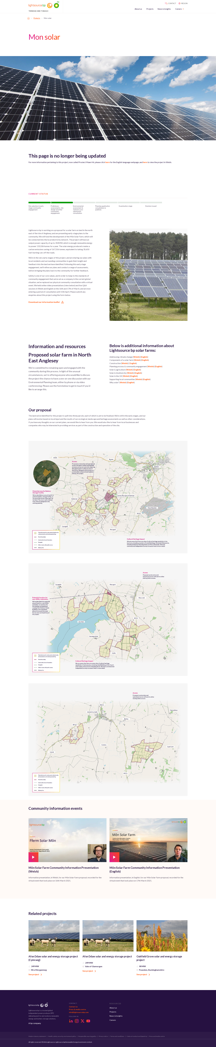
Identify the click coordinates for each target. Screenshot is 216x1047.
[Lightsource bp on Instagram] (77, 1021)
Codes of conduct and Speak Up (137, 1036)
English (144, 357)
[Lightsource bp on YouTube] (88, 1021)
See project (34, 974)
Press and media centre (157, 1036)
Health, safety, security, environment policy (62, 1036)
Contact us (73, 1007)
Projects (150, 9)
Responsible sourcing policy (87, 1036)
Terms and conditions (117, 1036)
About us (138, 9)
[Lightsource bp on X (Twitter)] (82, 1021)
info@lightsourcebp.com (78, 1012)
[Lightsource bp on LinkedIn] (71, 1021)
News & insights (164, 9)
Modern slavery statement (37, 1036)
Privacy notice (103, 1036)
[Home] (28, 18)
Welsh (136, 357)
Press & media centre (77, 1009)
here (107, 162)
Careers (178, 9)
